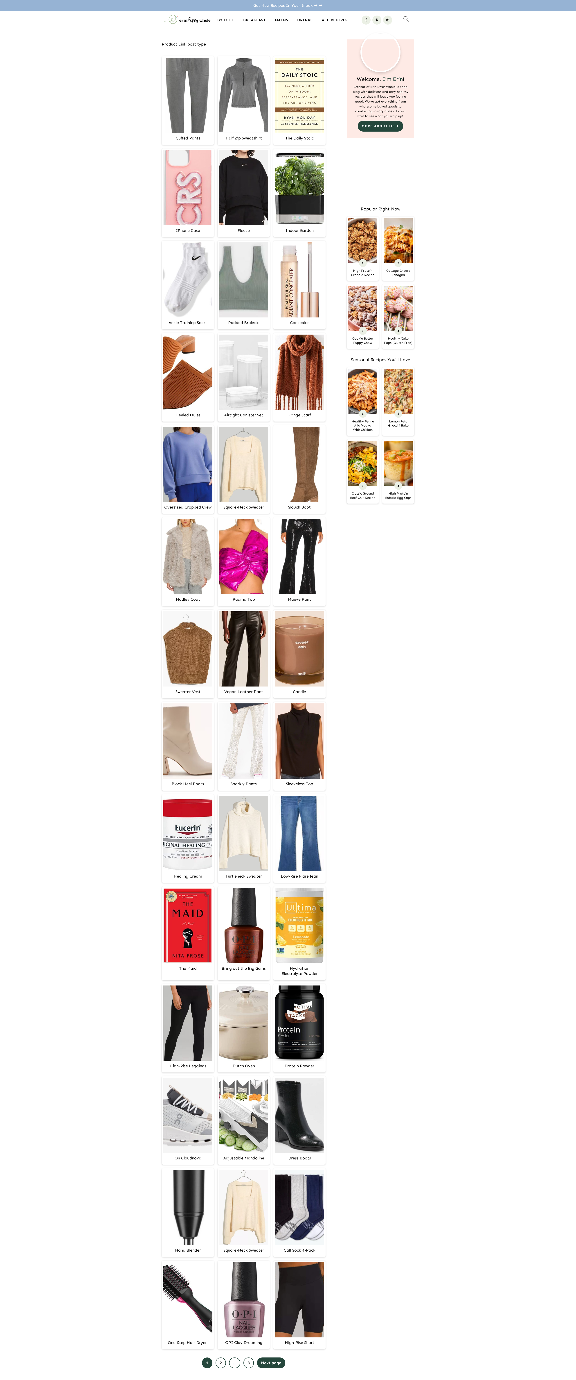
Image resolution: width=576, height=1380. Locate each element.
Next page (271, 1362)
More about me (378, 126)
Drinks (305, 20)
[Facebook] (366, 20)
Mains (281, 20)
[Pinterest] (376, 20)
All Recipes (335, 20)
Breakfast (254, 20)
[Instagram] (387, 20)
